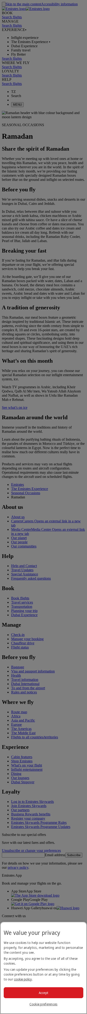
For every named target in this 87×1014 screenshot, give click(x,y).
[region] (43, 968)
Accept (43, 992)
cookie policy (23, 979)
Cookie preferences (43, 1004)
